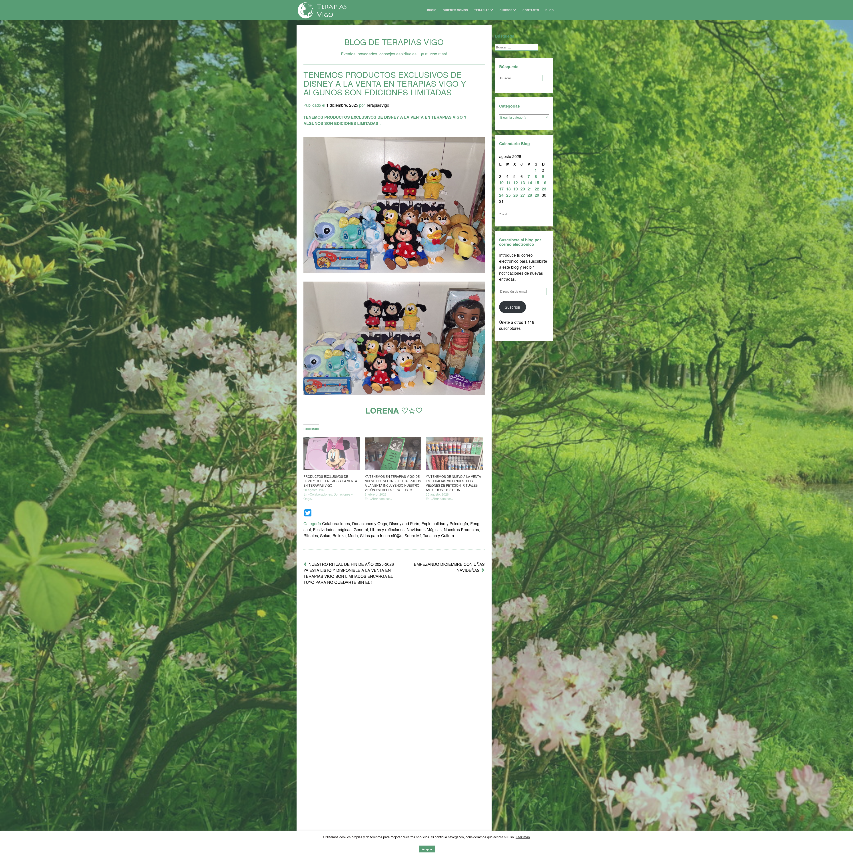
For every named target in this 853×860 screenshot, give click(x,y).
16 (544, 183)
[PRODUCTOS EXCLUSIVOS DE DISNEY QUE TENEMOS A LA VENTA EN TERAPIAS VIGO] (331, 453)
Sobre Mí (413, 535)
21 (530, 189)
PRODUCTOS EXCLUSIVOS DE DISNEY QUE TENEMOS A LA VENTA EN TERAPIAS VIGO (330, 481)
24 (501, 195)
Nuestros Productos (461, 529)
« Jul (503, 213)
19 (515, 189)
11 (508, 183)
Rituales (310, 535)
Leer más (523, 836)
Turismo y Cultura (438, 535)
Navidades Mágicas (424, 529)
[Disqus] (394, 652)
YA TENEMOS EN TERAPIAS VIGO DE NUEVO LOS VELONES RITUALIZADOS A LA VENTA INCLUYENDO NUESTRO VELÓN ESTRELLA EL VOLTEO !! (393, 483)
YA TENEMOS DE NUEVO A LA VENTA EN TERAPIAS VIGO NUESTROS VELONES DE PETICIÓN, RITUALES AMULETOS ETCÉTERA (453, 483)
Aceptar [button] (427, 849)
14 (530, 183)
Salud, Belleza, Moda (339, 535)
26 (515, 195)
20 (522, 189)
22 (537, 189)
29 (537, 195)
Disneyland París (404, 523)
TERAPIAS (482, 10)
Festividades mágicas (332, 529)
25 (508, 195)
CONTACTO (530, 10)
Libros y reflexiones (387, 529)
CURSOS (506, 10)
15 (537, 183)
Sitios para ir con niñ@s (381, 535)
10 (501, 183)
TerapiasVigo (377, 105)
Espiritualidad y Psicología (444, 523)
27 (522, 195)
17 (501, 189)
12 (515, 183)
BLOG (549, 10)
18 (508, 189)
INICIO (431, 10)
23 (544, 189)
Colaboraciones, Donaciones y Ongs (354, 523)
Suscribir (512, 307)
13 (522, 183)
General (361, 529)
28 (530, 195)
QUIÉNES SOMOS (455, 10)
